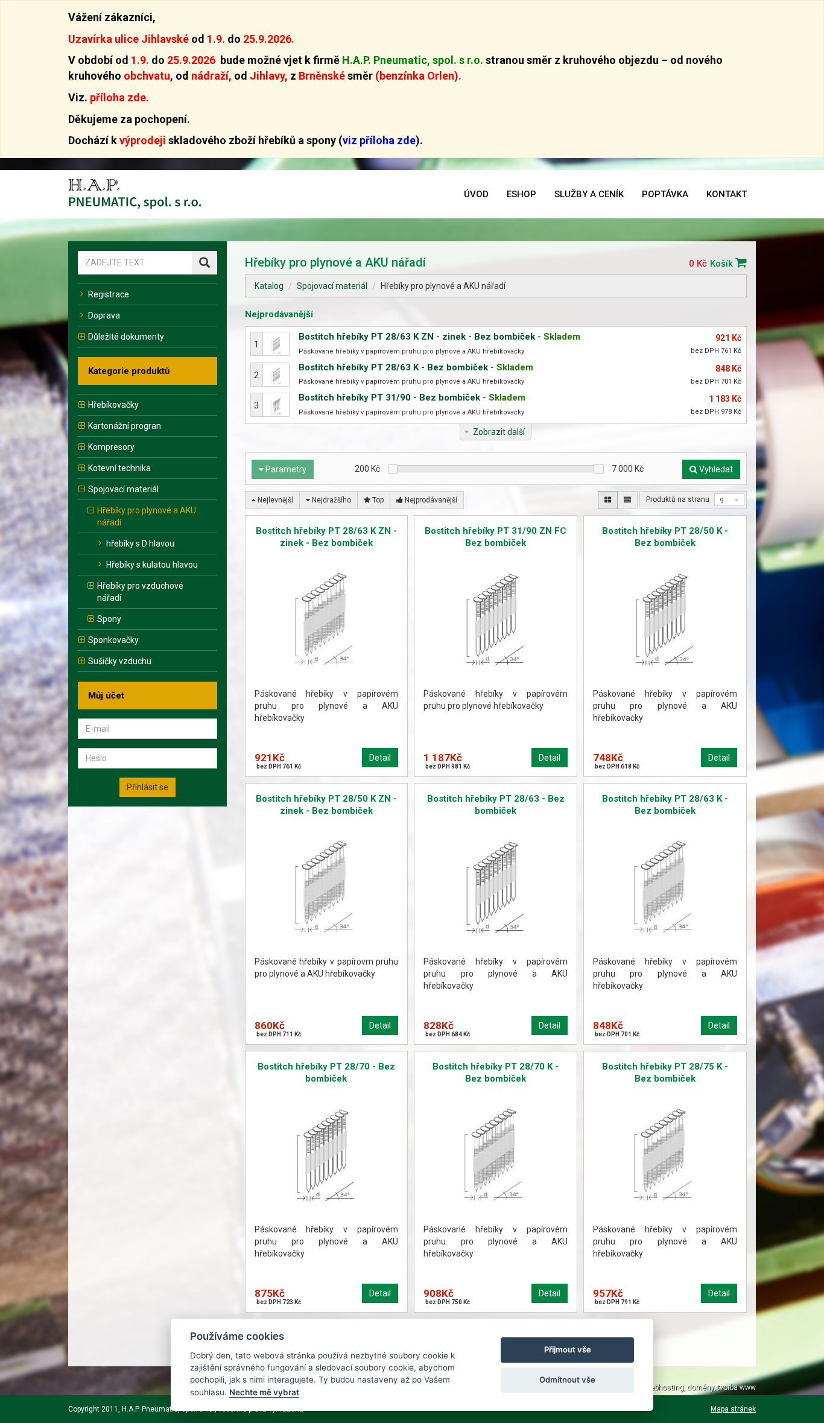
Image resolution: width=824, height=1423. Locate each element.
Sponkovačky (113, 640)
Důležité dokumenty (126, 336)
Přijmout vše (567, 1349)
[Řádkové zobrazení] (627, 500)
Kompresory (111, 447)
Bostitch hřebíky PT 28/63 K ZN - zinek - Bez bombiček (417, 336)
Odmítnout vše (567, 1379)
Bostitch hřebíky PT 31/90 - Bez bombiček (389, 397)
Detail (380, 757)
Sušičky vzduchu (119, 661)
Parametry (285, 469)
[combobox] (729, 499)
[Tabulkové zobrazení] (608, 500)
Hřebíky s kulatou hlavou (152, 564)
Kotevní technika (119, 468)
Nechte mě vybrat (264, 1392)
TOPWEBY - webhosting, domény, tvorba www (681, 1387)
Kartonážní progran (124, 426)
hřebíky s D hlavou (140, 543)
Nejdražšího (330, 500)
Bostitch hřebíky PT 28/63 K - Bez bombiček (393, 367)
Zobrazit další (499, 432)
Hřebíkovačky (113, 405)
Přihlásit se (147, 787)
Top (377, 500)
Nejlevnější (274, 500)
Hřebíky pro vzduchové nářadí (140, 592)
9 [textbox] (722, 500)
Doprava (104, 315)
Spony (109, 619)
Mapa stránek (733, 1409)
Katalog (269, 286)
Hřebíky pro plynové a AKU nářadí (146, 516)
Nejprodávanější (430, 500)
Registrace (108, 294)
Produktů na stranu (677, 499)
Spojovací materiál (123, 489)
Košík (722, 263)
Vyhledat (715, 469)
